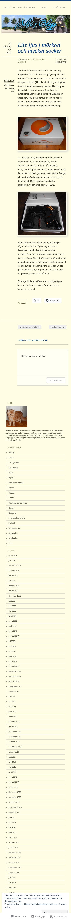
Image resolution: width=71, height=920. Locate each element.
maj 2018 (12, 651)
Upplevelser (13, 533)
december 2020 (15, 596)
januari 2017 (13, 727)
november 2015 (15, 797)
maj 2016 (12, 767)
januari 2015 (13, 848)
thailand (12, 523)
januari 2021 (13, 591)
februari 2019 (14, 636)
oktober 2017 (14, 681)
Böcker (11, 452)
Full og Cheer (14, 463)
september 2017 (15, 686)
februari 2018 (14, 666)
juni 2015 (12, 822)
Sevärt (11, 508)
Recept (11, 493)
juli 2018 (12, 641)
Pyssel (11, 488)
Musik (11, 473)
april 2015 (12, 832)
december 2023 (15, 566)
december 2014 (15, 852)
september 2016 (15, 747)
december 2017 (15, 671)
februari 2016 (14, 782)
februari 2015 (14, 842)
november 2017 (15, 676)
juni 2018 (12, 646)
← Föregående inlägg (29, 327)
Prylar (11, 478)
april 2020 (12, 616)
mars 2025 (13, 556)
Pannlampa (9, 88)
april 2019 (12, 626)
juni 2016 (12, 762)
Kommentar (56, 380)
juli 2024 (12, 561)
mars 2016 (13, 777)
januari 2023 (13, 576)
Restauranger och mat (18, 503)
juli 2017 (12, 696)
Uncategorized (14, 528)
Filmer (11, 458)
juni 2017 (12, 701)
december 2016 (15, 732)
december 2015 (15, 792)
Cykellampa (9, 85)
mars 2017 (13, 717)
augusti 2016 (14, 752)
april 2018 (12, 656)
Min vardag (40, 59)
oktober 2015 (14, 802)
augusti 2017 (14, 692)
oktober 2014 (14, 863)
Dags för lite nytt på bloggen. (19, 7)
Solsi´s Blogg (59, 7)
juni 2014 (12, 883)
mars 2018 (13, 661)
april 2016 (12, 772)
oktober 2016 (14, 742)
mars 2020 (13, 621)
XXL (12, 92)
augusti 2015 (14, 812)
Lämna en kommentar (61, 60)
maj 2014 (12, 888)
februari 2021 (14, 586)
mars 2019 (13, 631)
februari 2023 (14, 571)
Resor (11, 498)
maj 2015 (12, 827)
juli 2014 (12, 878)
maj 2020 (12, 611)
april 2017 (12, 712)
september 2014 (15, 868)
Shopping (22, 62)
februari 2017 (14, 722)
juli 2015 (12, 817)
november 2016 (15, 737)
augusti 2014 (14, 873)
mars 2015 (13, 837)
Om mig (43, 7)
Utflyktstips (13, 538)
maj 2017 (12, 707)
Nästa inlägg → (58, 327)
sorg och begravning (17, 518)
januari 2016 (13, 787)
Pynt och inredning (16, 483)
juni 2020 (12, 606)
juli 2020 (12, 601)
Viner (11, 543)
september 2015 (15, 807)
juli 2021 (12, 581)
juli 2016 (12, 757)
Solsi (29, 59)
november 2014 (15, 857)
